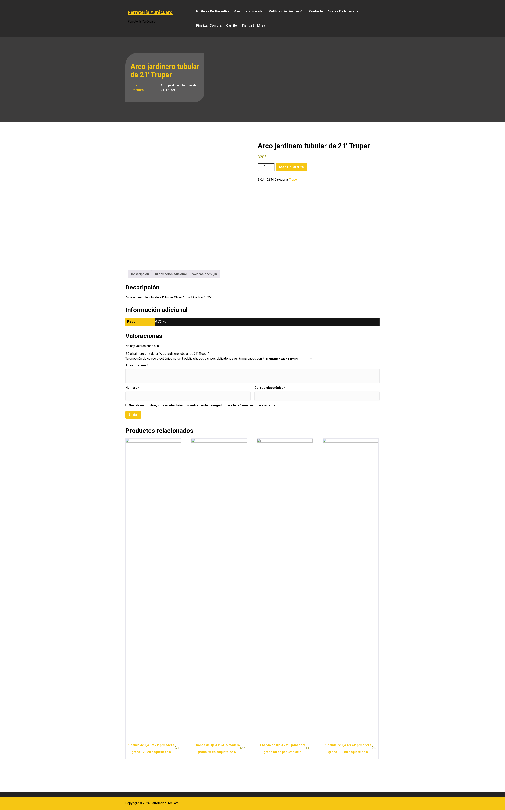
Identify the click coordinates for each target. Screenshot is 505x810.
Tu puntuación (275, 359)
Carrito (231, 25)
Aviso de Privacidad (249, 11)
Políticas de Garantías (212, 11)
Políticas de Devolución (286, 11)
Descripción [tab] (140, 274)
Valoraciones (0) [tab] (204, 274)
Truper (293, 179)
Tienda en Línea (253, 25)
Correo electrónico (270, 388)
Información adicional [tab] (170, 274)
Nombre (132, 388)
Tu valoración (136, 365)
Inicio (137, 85)
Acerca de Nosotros (343, 11)
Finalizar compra (209, 25)
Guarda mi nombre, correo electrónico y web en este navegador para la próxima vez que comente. (202, 405)
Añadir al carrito (291, 167)
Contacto (316, 11)
